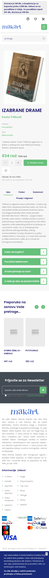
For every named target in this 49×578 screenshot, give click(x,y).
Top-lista (24, 486)
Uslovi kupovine (8, 491)
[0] (43, 19)
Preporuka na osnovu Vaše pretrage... (15, 307)
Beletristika (7, 135)
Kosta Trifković (12, 117)
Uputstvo (8, 505)
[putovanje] (35, 332)
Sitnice (22, 500)
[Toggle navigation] (44, 27)
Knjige (22, 476)
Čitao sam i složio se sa (25, 395)
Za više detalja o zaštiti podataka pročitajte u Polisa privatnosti (20, 572)
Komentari (38, 192)
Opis (8, 192)
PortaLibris (7, 127)
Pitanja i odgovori (24, 198)
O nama (8, 476)
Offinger (23, 495)
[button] (37, 307)
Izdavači (23, 504)
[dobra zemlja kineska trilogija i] (14, 332)
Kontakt (8, 481)
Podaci (22, 192)
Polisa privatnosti (9, 499)
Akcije (22, 490)
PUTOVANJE (31, 350)
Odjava (8, 510)
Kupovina (8, 486)
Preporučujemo (25, 481)
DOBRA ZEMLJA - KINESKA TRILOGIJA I (12, 352)
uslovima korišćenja (36, 395)
